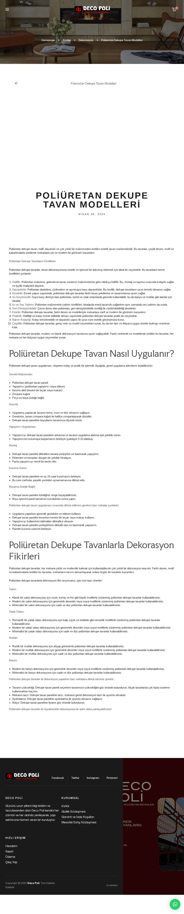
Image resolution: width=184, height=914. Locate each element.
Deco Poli (33, 883)
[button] (175, 904)
